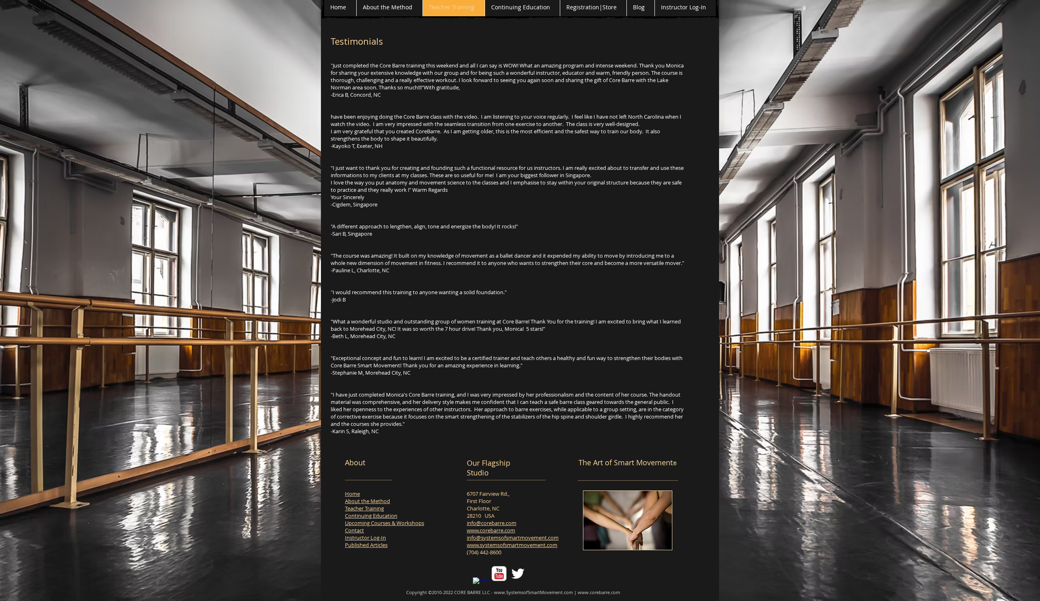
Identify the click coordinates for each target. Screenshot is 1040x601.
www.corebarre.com (491, 530)
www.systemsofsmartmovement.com (512, 545)
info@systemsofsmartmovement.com (513, 537)
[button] (627, 520)
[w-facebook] (480, 584)
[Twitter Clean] (517, 573)
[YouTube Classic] (499, 573)
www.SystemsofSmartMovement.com (533, 592)
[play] (660, 538)
